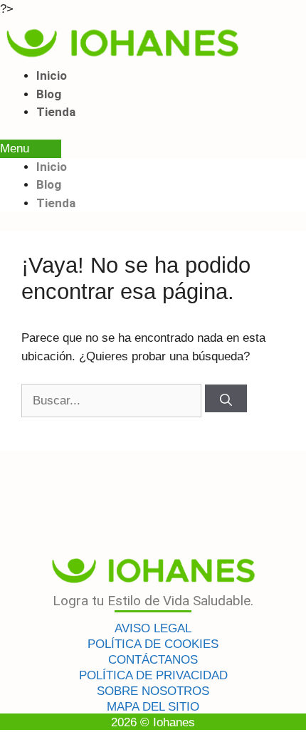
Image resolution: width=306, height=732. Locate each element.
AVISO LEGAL (153, 628)
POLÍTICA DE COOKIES (153, 644)
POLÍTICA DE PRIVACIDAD (153, 675)
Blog (48, 94)
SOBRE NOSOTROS (153, 691)
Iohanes (174, 722)
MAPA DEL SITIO (153, 706)
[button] (30, 149)
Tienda (55, 112)
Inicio (51, 75)
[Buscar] (226, 398)
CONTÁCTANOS (153, 659)
